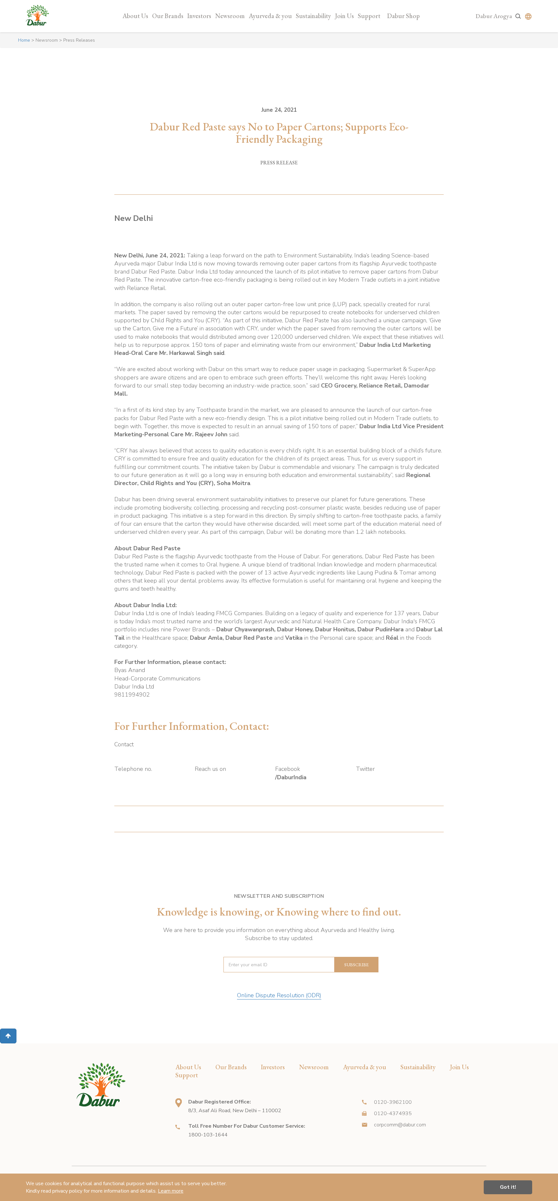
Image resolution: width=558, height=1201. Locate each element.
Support (369, 16)
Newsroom (230, 16)
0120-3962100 (393, 1102)
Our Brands (167, 16)
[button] (8, 1036)
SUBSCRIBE (356, 965)
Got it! (508, 1187)
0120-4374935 (393, 1113)
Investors (199, 16)
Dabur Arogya (494, 16)
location (178, 1102)
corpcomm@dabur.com (400, 1124)
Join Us (344, 16)
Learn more (170, 1191)
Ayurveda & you (270, 16)
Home (24, 40)
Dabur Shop (403, 16)
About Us (135, 16)
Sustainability (313, 16)
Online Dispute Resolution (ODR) (279, 995)
